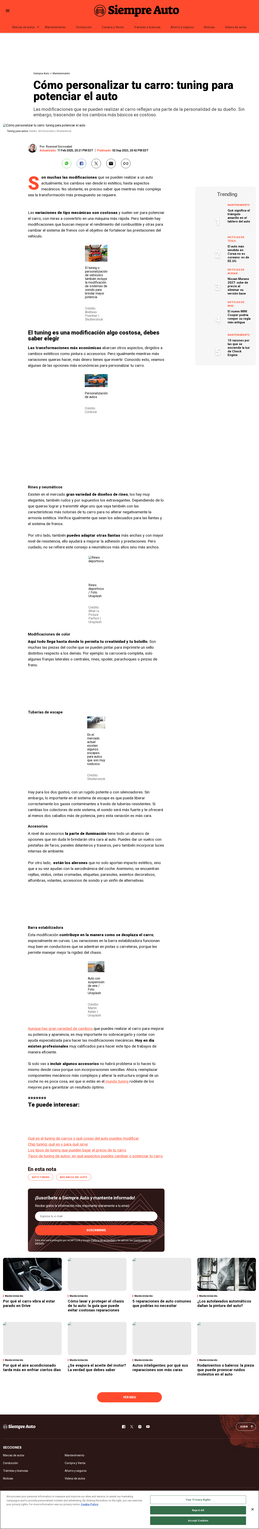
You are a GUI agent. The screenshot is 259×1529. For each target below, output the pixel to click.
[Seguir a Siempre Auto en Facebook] (124, 1427)
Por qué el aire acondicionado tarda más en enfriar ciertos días (32, 1367)
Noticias (209, 27)
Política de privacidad (103, 1240)
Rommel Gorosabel (59, 146)
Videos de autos (236, 27)
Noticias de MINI (236, 304)
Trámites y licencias (147, 27)
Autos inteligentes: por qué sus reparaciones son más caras (160, 1367)
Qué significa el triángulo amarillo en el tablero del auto (239, 216)
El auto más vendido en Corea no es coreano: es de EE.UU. (238, 254)
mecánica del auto (73, 1177)
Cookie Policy (89, 1504)
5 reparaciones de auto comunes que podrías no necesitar (162, 1303)
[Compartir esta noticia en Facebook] (81, 163)
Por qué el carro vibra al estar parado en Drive (29, 1303)
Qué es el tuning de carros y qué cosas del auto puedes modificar (83, 1138)
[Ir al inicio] (19, 1427)
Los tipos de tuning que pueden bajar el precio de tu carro (77, 1150)
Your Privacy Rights (198, 1499)
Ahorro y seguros (182, 27)
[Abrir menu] (7, 10)
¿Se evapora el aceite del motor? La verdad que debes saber (97, 1367)
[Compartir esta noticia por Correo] (111, 163)
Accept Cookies (198, 1520)
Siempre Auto (41, 73)
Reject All (198, 1510)
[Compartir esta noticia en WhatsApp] (66, 163)
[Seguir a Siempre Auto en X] (132, 1427)
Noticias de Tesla (236, 239)
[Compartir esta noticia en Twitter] (96, 163)
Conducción (84, 27)
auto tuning (41, 1177)
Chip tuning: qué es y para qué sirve (58, 1144)
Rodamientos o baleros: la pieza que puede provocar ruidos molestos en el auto (225, 1370)
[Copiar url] (126, 163)
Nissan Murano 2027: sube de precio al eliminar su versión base (238, 286)
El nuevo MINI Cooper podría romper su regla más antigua (239, 317)
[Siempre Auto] (136, 10)
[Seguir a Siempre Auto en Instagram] (140, 1427)
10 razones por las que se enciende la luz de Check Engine (239, 348)
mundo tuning (116, 1081)
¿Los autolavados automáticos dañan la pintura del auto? (224, 1303)
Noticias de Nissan (236, 271)
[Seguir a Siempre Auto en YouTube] (148, 1427)
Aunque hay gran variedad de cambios (61, 1028)
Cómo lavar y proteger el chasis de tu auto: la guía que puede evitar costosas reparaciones (96, 1305)
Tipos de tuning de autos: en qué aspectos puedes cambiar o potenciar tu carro (95, 1156)
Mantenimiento (55, 27)
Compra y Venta (113, 27)
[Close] (252, 1509)
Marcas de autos (23, 27)
